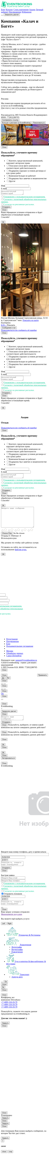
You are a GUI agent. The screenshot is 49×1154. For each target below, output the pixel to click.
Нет (8, 678)
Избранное (26, 12)
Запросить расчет (12, 15)
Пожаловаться (39, 123)
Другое (12, 181)
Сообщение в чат (9, 328)
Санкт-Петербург (14, 656)
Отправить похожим (13, 894)
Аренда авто (17, 977)
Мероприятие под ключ (11, 914)
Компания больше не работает (22, 176)
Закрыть (5, 1023)
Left (3, 924)
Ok (3, 222)
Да (3, 678)
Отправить (6, 207)
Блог (3, 9)
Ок (2, 693)
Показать (11, 325)
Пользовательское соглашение (19, 646)
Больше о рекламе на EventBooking (16, 123)
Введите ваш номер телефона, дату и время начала (23, 852)
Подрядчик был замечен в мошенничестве (28, 178)
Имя (3, 186)
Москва (9, 651)
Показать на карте (31, 320)
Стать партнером (21, 9)
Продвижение (15, 12)
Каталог (9, 9)
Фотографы (16, 947)
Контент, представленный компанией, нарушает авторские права (24, 162)
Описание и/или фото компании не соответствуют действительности (23, 167)
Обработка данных (14, 653)
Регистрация (12, 639)
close (4, 1152)
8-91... (4, 325)
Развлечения (17, 952)
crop (10, 1152)
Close (4, 147)
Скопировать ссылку (10, 120)
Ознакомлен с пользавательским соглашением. (24, 197)
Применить (42, 675)
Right (9, 924)
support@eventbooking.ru (26, 660)
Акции (32, 9)
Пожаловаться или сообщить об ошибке (19, 330)
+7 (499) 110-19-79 (9, 1002)
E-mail (4, 188)
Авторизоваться (8, 758)
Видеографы (17, 949)
